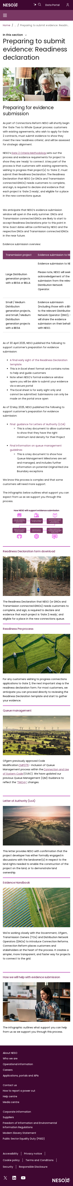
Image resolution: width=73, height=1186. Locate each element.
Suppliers (8, 1117)
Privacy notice (33, 1153)
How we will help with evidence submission (31, 977)
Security (8, 1167)
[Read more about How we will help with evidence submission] (36, 1002)
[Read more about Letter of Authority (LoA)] (36, 825)
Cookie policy (11, 1160)
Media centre (11, 1102)
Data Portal (52, 5)
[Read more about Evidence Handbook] (36, 907)
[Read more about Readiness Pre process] (36, 653)
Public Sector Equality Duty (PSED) (24, 1138)
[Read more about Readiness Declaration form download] (36, 576)
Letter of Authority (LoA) (19, 801)
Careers (8, 1070)
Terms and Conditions (40, 1160)
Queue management (17, 711)
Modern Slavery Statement (19, 1133)
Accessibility (10, 1153)
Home (6, 25)
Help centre (10, 1096)
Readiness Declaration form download (29, 551)
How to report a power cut (19, 1090)
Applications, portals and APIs (21, 1075)
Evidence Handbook (16, 883)
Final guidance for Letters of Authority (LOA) (38, 424)
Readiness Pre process (18, 629)
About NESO (10, 1053)
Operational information (18, 1064)
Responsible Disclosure (33, 1167)
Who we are (10, 1058)
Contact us (10, 1085)
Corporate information (17, 1112)
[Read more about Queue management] (36, 735)
